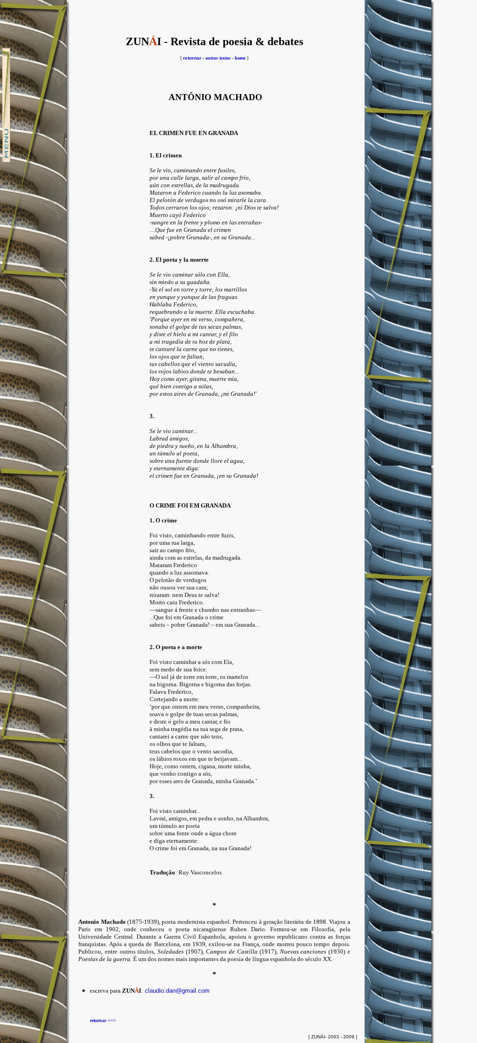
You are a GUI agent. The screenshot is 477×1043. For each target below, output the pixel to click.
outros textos (218, 58)
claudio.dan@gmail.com (177, 990)
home (240, 58)
